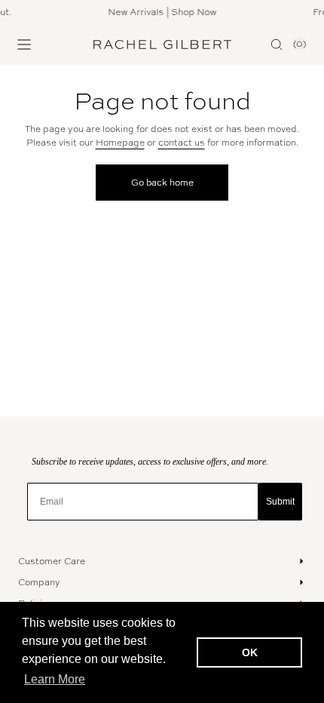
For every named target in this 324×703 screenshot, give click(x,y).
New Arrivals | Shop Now (159, 12)
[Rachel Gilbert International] (162, 44)
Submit (280, 501)
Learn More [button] (54, 679)
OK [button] (250, 652)
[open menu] (24, 44)
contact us (181, 143)
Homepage (120, 143)
